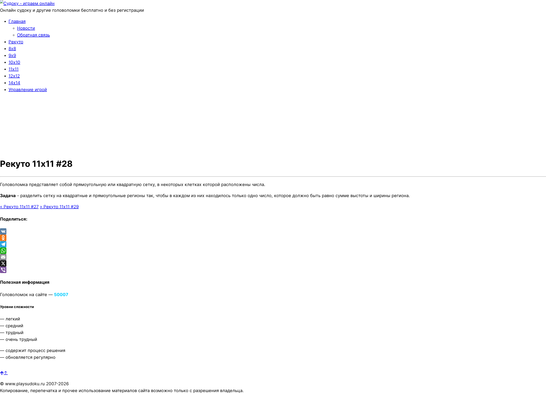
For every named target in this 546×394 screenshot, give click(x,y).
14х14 (14, 82)
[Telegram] (273, 244)
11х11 (14, 69)
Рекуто (16, 41)
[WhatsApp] (273, 250)
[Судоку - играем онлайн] (27, 3)
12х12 (14, 76)
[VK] (273, 231)
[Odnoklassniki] (273, 238)
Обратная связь (33, 35)
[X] (273, 263)
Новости (26, 28)
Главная (17, 21)
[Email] (273, 257)
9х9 (12, 55)
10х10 (14, 62)
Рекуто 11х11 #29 (59, 206)
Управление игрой (28, 89)
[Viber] (273, 270)
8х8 (12, 48)
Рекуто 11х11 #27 (19, 206)
